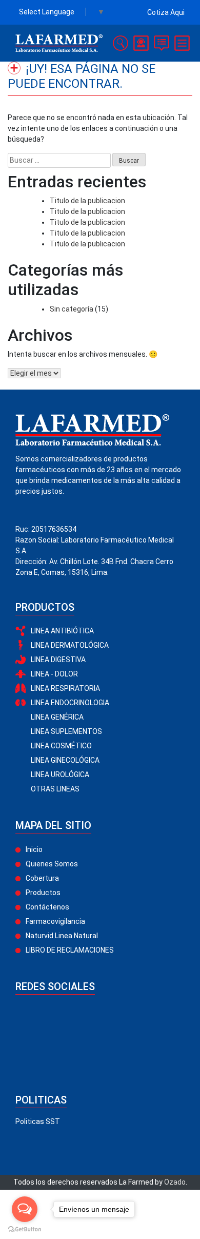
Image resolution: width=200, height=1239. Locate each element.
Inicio (34, 849)
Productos (43, 892)
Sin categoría (71, 309)
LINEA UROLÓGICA (60, 774)
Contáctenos (47, 907)
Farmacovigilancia (55, 921)
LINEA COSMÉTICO (61, 746)
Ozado (175, 1182)
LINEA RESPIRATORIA (65, 688)
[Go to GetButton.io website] (24, 1229)
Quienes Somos (52, 864)
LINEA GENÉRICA (57, 717)
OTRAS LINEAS (55, 789)
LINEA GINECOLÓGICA (65, 760)
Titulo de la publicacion (87, 201)
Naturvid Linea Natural (62, 936)
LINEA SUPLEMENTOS (66, 731)
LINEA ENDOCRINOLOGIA (70, 703)
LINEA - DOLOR (54, 674)
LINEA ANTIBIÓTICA (62, 631)
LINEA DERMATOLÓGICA (70, 645)
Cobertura (42, 878)
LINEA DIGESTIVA (58, 659)
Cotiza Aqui (166, 12)
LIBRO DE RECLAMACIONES (70, 950)
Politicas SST (37, 1121)
